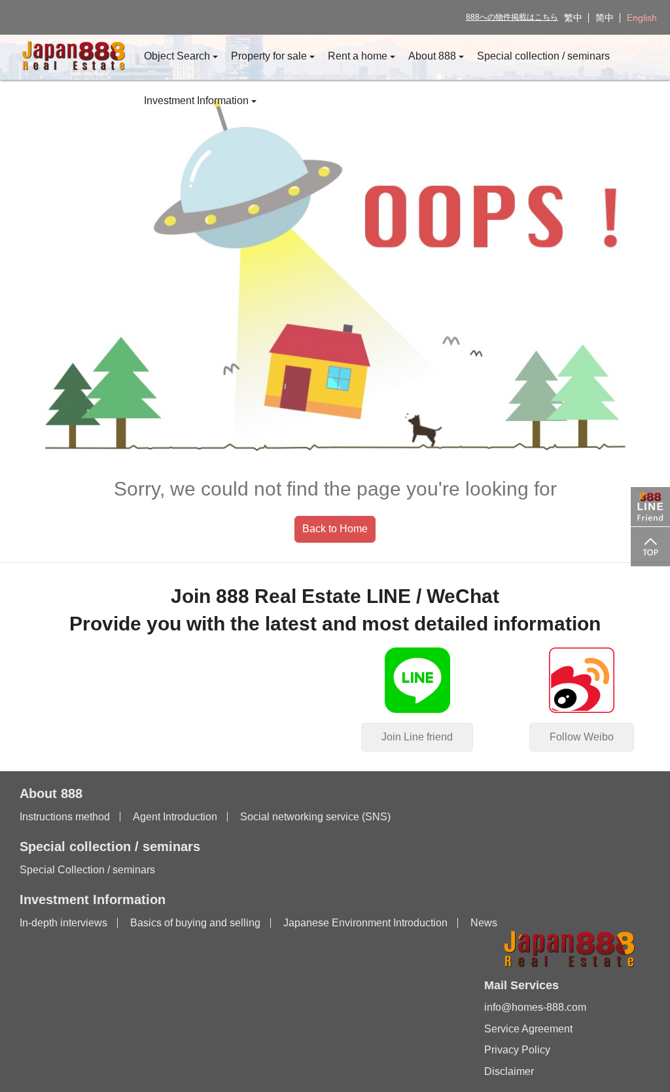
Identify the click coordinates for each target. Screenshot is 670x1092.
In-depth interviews (63, 922)
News (483, 922)
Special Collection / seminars (87, 869)
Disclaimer (509, 1071)
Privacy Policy (517, 1049)
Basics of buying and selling (195, 922)
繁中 (573, 17)
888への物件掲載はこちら (512, 17)
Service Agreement (528, 1028)
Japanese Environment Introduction (365, 922)
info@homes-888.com (535, 1007)
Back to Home (335, 528)
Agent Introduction (175, 816)
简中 (604, 17)
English (642, 17)
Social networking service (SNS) (315, 816)
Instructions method (65, 816)
